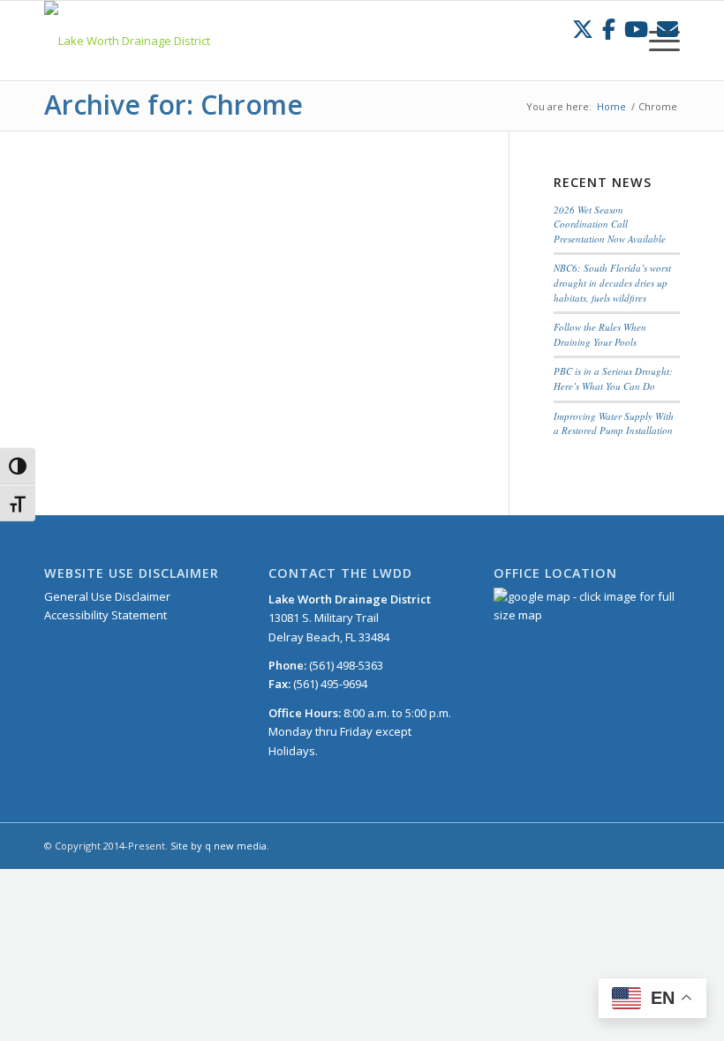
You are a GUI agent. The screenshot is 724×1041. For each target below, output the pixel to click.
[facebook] (608, 28)
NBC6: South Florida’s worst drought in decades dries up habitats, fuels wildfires (612, 282)
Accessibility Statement (105, 615)
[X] (582, 28)
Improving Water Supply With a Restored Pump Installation (614, 423)
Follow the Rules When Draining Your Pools (600, 334)
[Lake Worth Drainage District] (127, 40)
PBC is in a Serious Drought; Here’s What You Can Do (613, 378)
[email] (667, 28)
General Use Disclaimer (107, 596)
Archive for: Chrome (173, 104)
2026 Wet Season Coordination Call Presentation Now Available (610, 224)
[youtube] (636, 28)
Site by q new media (218, 845)
